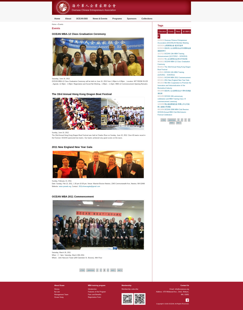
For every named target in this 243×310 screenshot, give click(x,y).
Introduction (92, 289)
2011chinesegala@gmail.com (89, 186)
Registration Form (94, 297)
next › (113, 270)
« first (82, 270)
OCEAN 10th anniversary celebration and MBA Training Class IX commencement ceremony (172, 98)
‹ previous (90, 270)
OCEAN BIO (82, 19)
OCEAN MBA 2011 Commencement (73, 196)
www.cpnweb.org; (65, 186)
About (68, 19)
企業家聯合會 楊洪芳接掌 (173, 45)
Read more (58, 88)
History (56, 289)
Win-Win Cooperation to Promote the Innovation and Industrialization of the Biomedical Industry (174, 85)
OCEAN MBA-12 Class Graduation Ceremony (79, 34)
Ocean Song (58, 297)
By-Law (57, 292)
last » (120, 270)
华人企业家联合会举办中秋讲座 (175, 59)
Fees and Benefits (94, 294)
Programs (117, 19)
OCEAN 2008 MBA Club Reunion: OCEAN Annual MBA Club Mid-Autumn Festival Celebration (173, 112)
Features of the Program (97, 292)
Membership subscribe (130, 289)
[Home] (89, 14)
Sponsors (131, 19)
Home (57, 19)
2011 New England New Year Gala (72, 147)
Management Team (61, 294)
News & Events (100, 19)
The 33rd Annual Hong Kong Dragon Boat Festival (82, 94)
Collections (146, 19)
